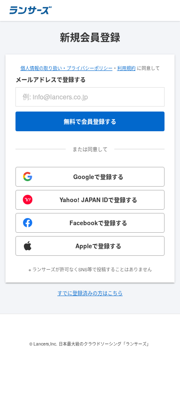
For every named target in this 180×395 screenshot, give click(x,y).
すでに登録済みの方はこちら (90, 292)
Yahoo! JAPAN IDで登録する (98, 199)
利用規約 (126, 68)
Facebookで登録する (98, 222)
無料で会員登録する (90, 121)
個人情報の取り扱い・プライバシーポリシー (67, 68)
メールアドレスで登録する (50, 79)
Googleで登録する (98, 176)
